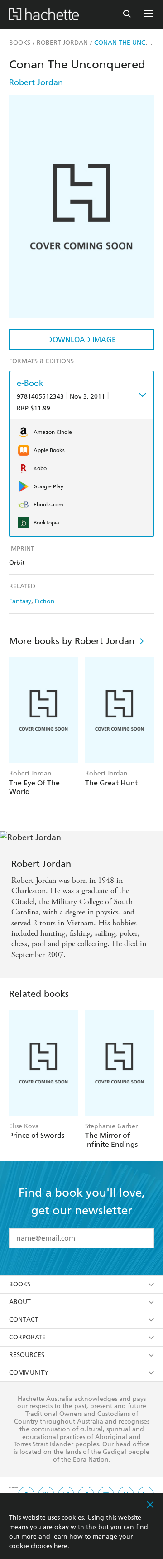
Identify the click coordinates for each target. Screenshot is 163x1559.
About (20, 1302)
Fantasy (20, 601)
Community (28, 1372)
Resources (26, 1355)
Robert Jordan (36, 82)
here (60, 1546)
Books (19, 1284)
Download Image (81, 339)
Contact (23, 1319)
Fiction (45, 601)
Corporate (27, 1337)
